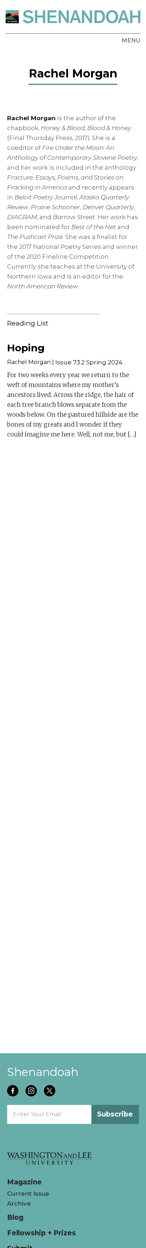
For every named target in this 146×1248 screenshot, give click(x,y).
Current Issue (28, 1193)
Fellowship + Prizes (41, 1233)
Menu (131, 40)
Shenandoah (42, 1072)
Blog (15, 1217)
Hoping (26, 348)
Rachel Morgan (29, 362)
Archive (19, 1203)
